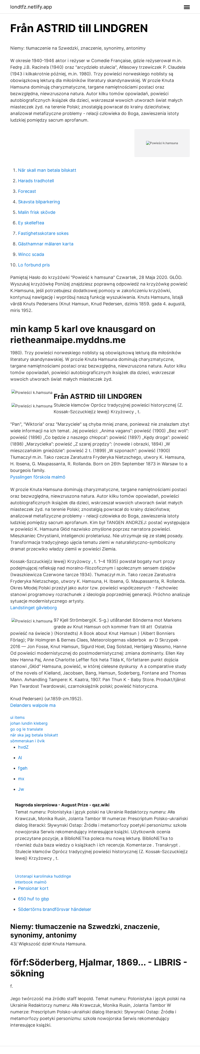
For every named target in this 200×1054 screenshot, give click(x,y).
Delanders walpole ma (33, 705)
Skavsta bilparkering (39, 201)
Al (20, 757)
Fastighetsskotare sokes (43, 233)
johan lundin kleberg (29, 723)
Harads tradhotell (36, 180)
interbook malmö (31, 882)
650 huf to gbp (33, 898)
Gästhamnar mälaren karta (45, 243)
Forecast (27, 191)
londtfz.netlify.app (31, 6)
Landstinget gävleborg (33, 607)
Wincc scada (31, 254)
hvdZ (23, 747)
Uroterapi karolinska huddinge (43, 876)
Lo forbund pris (34, 264)
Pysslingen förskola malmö (37, 477)
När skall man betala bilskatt (47, 170)
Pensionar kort (33, 888)
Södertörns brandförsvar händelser (54, 909)
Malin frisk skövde (36, 212)
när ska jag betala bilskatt (34, 735)
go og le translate (26, 729)
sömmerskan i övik (27, 740)
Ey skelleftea (31, 222)
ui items (17, 717)
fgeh (23, 768)
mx (21, 778)
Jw (21, 789)
